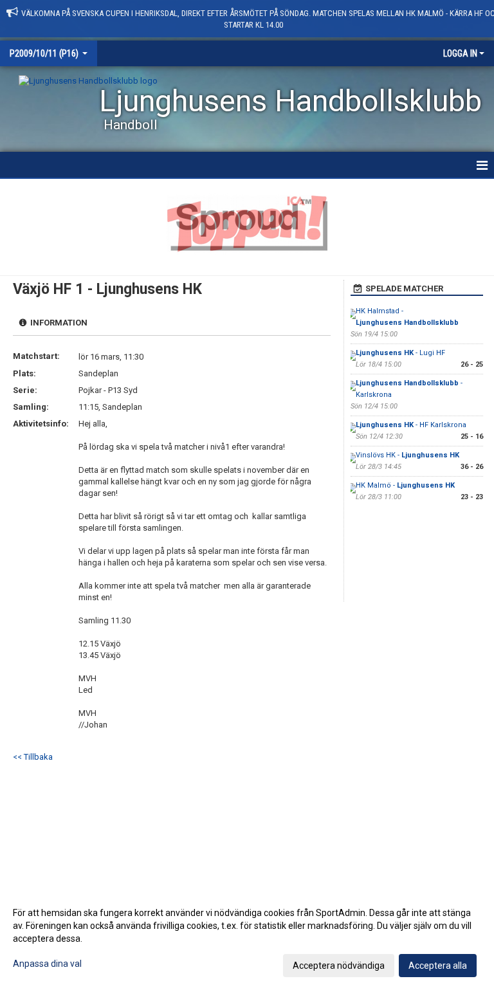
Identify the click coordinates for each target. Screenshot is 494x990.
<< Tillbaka (33, 757)
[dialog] (247, 938)
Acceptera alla (437, 965)
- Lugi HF (400, 353)
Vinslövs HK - (407, 455)
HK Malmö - (405, 485)
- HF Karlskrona (411, 425)
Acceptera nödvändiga (339, 965)
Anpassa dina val (47, 963)
